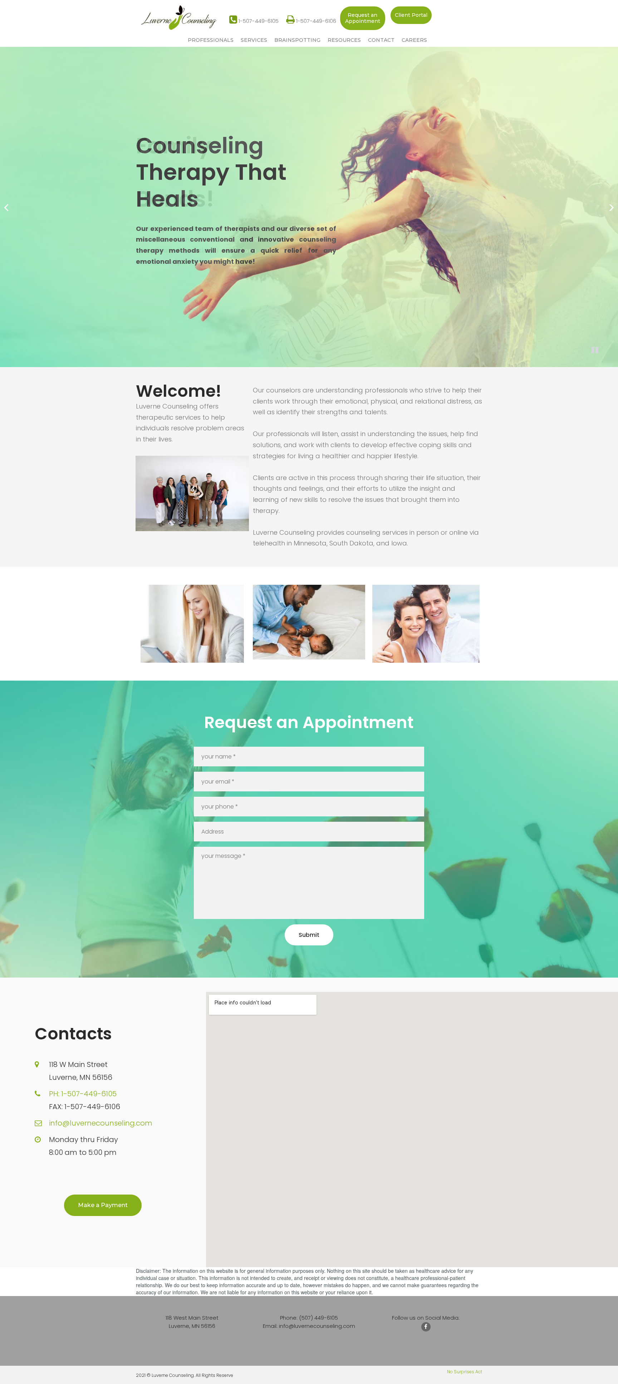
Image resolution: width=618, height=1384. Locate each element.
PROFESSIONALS (211, 40)
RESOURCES (344, 40)
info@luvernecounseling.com (100, 1123)
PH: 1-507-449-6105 (83, 1094)
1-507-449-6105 (254, 21)
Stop (595, 349)
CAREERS (414, 40)
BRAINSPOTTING (297, 40)
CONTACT (381, 40)
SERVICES (254, 40)
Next (611, 207)
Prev (6, 207)
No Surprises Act (464, 1372)
